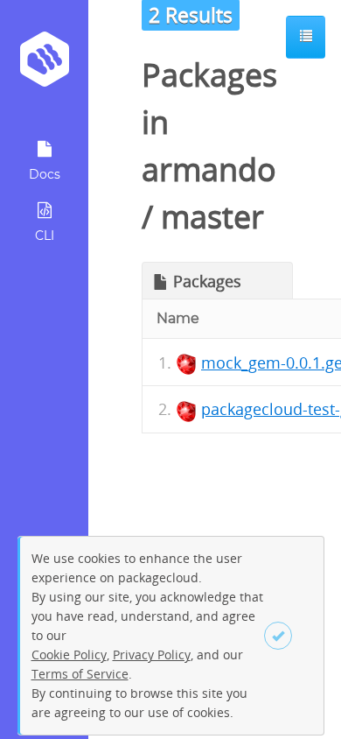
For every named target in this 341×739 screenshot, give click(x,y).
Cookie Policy (69, 654)
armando (209, 169)
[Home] (44, 65)
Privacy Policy (152, 654)
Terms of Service (80, 673)
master (212, 216)
